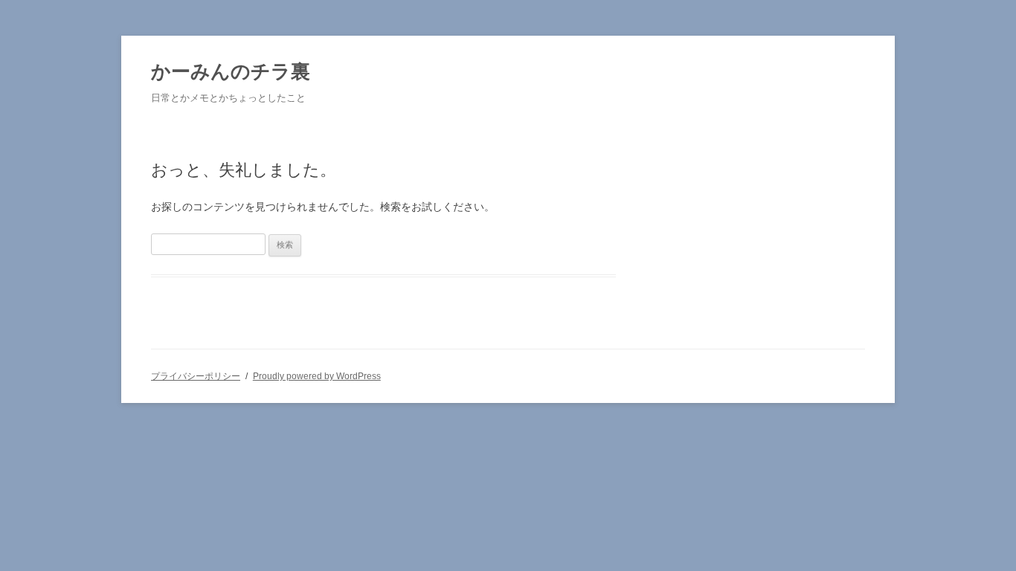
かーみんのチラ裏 (230, 71)
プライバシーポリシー (195, 376)
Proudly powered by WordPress (317, 376)
